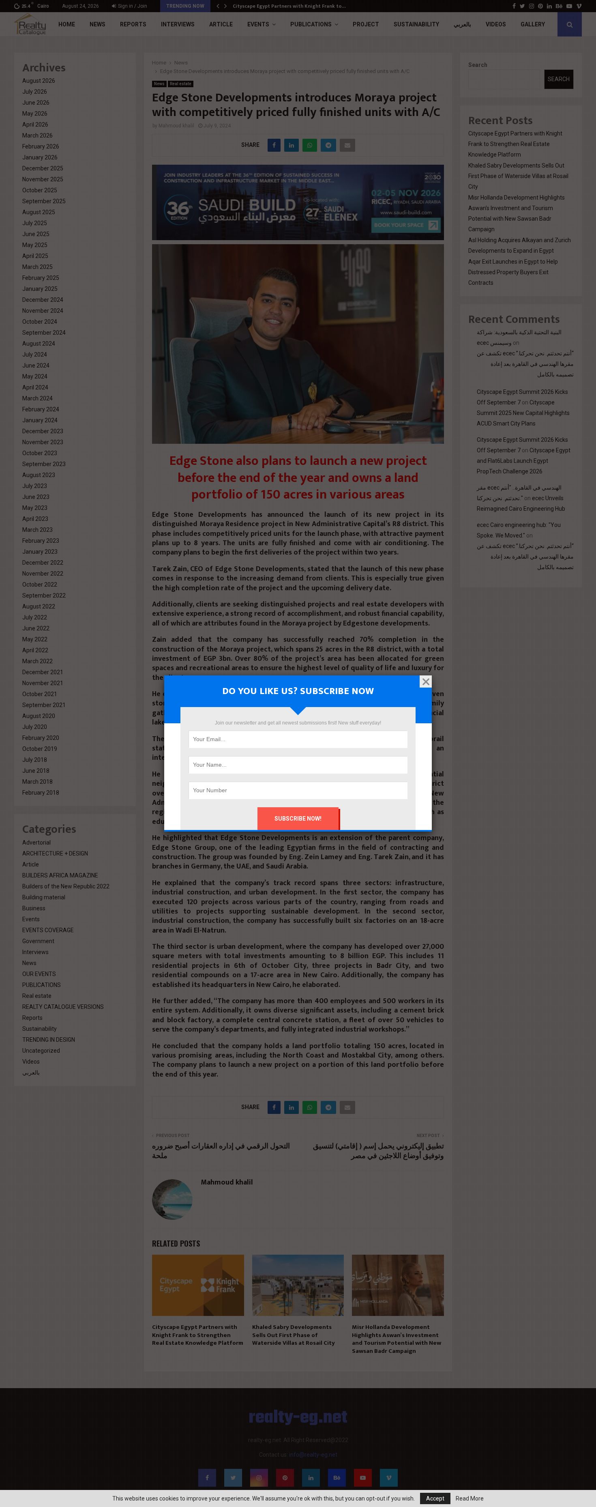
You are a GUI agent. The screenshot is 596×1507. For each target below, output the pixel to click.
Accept (435, 1498)
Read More (470, 1498)
